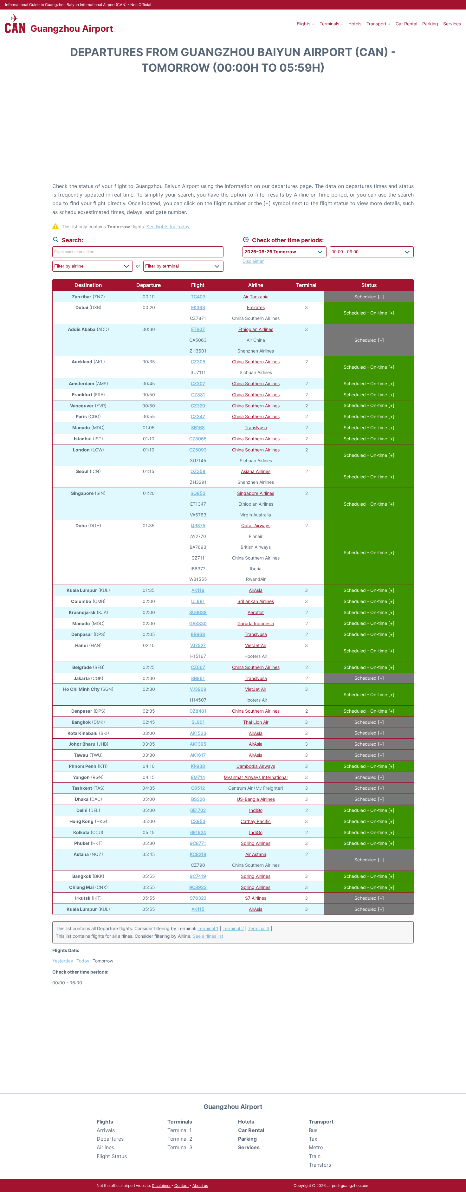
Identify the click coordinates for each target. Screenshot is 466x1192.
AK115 (197, 909)
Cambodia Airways (255, 766)
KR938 (198, 766)
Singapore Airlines (255, 493)
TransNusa (256, 427)
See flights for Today (168, 226)
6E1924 (198, 832)
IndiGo (255, 810)
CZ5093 (198, 449)
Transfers (320, 1165)
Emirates (256, 307)
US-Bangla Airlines (256, 799)
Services (452, 23)
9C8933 (198, 887)
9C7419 (198, 876)
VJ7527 (198, 645)
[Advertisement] (233, 131)
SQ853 (198, 493)
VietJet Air (255, 645)
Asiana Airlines (255, 471)
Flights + (305, 23)
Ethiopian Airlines (255, 329)
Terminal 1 (207, 928)
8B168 (198, 427)
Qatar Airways (255, 525)
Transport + (378, 23)
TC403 (198, 296)
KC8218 (198, 854)
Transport (321, 1121)
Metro (316, 1147)
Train (314, 1156)
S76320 (198, 898)
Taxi (314, 1139)
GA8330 (198, 623)
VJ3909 (198, 689)
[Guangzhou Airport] (15, 23)
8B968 (198, 634)
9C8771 (198, 843)
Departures (110, 1139)
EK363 (198, 307)
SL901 (198, 722)
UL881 (198, 601)
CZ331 (198, 394)
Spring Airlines (255, 843)
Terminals (179, 1121)
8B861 (198, 678)
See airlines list (208, 936)
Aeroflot (256, 612)
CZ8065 (198, 438)
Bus (313, 1130)
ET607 (198, 329)
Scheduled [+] (369, 296)
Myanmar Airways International (256, 777)
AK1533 (198, 733)
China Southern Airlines (256, 361)
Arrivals (106, 1130)
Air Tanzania (256, 296)
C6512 (198, 788)
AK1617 (198, 755)
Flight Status (112, 1156)
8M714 (198, 777)
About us (200, 1185)
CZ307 (198, 383)
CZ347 (198, 416)
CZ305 (198, 361)
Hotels (354, 23)
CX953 (198, 821)
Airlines (105, 1147)
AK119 (197, 590)
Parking (430, 23)
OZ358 (198, 471)
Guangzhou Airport (71, 28)
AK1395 (198, 744)
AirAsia (255, 590)
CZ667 (198, 667)
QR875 (198, 525)
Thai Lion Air (256, 722)
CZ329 (198, 405)
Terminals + (331, 23)
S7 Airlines (255, 898)
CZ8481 (198, 711)
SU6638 (198, 612)
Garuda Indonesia (255, 623)
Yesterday (62, 960)
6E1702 (198, 810)
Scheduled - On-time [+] (369, 312)
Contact (181, 1185)
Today (82, 960)
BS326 (198, 799)
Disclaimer (161, 1185)
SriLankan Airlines (255, 601)
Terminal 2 (233, 928)
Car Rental (406, 23)
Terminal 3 (258, 928)
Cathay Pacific (256, 821)
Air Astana (255, 854)
